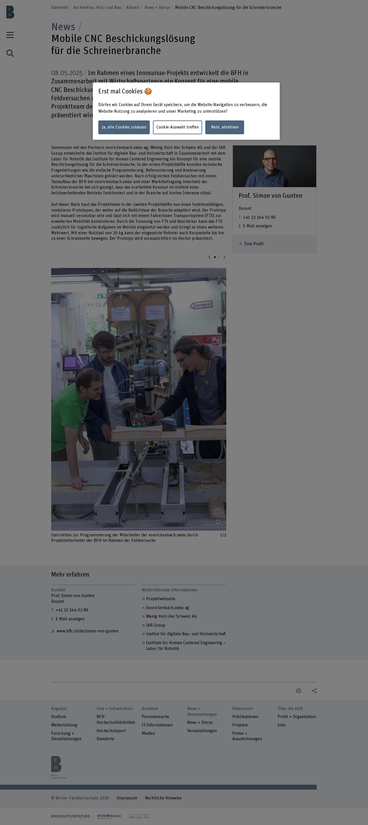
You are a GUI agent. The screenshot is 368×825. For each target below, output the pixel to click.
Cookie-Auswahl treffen (177, 127)
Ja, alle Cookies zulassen (124, 127)
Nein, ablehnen (225, 127)
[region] (186, 111)
